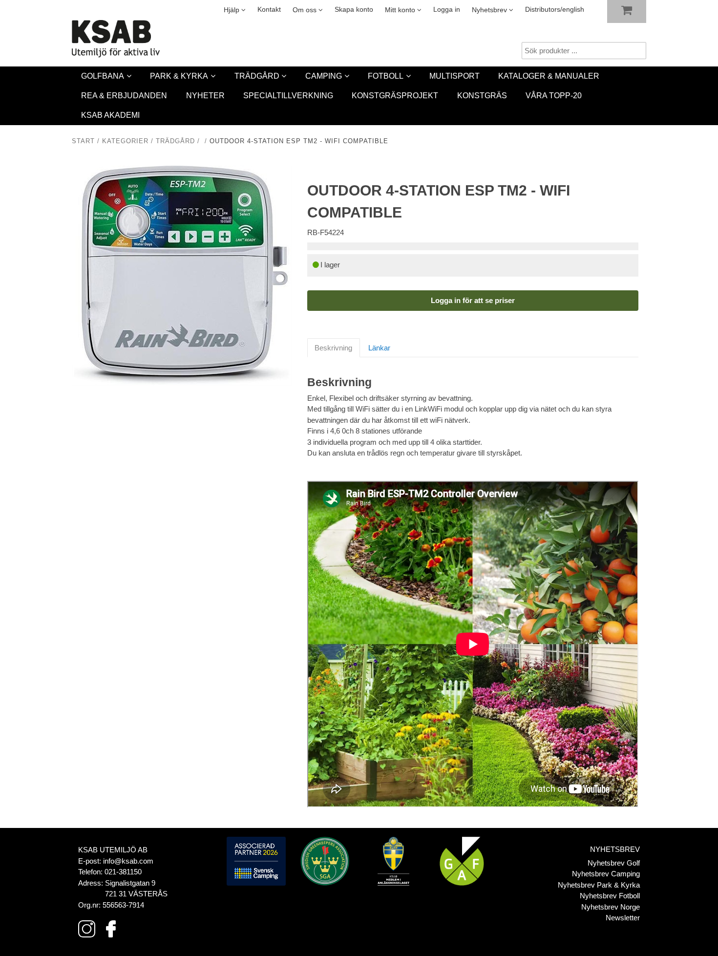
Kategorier (125, 141)
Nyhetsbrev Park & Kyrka (599, 885)
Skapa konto (354, 9)
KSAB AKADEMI (110, 115)
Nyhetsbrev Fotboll (610, 895)
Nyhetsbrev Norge (610, 907)
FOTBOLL (385, 76)
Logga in (446, 9)
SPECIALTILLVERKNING (288, 95)
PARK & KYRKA (179, 76)
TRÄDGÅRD (256, 76)
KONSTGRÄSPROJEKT (395, 95)
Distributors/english (554, 9)
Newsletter (623, 917)
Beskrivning (333, 348)
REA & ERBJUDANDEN (124, 95)
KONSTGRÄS (482, 95)
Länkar (379, 348)
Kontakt (269, 9)
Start (83, 141)
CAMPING (323, 76)
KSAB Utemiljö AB (113, 850)
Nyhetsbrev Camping (606, 873)
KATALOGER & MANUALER (548, 76)
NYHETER (205, 95)
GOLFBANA (102, 76)
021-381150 (123, 872)
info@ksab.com (128, 861)
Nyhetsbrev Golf (614, 863)
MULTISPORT (454, 76)
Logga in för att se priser (473, 300)
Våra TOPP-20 (554, 95)
